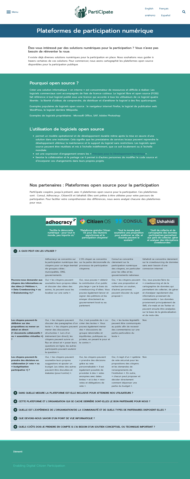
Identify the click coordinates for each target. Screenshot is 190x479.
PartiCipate (100, 12)
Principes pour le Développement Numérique (118, 154)
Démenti (17, 451)
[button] (8, 12)
